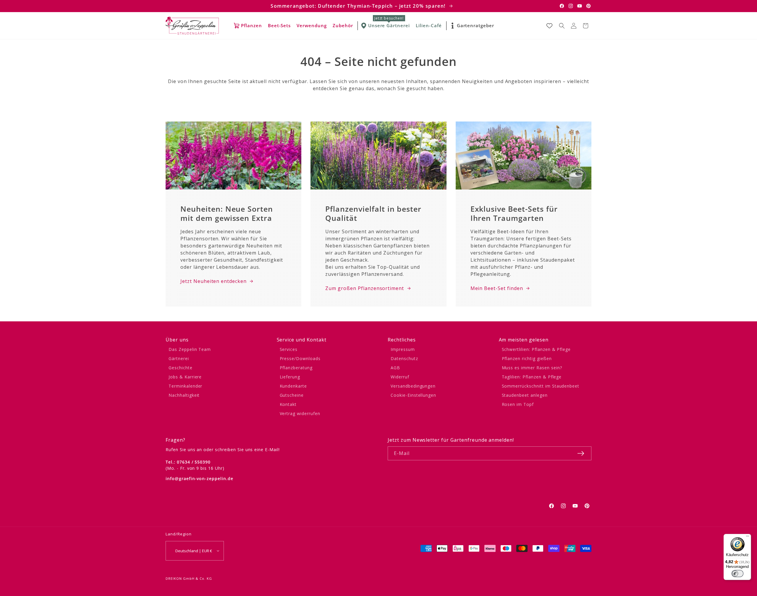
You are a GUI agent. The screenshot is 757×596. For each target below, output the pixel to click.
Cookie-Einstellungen (413, 395)
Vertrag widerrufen (300, 413)
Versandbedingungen (413, 386)
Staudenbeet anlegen (525, 395)
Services (289, 349)
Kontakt (288, 404)
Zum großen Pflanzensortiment (364, 288)
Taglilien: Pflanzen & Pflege (532, 377)
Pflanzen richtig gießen (527, 358)
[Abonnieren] (580, 453)
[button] (562, 26)
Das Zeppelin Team (190, 349)
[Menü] (747, 537)
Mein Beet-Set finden (496, 288)
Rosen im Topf (518, 404)
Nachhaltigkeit (184, 395)
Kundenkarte (293, 386)
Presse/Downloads (300, 358)
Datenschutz (404, 358)
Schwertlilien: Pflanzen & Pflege (536, 349)
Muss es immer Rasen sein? (532, 367)
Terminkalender (185, 386)
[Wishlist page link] (549, 26)
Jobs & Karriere (185, 377)
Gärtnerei (179, 358)
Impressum (403, 349)
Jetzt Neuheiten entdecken (213, 281)
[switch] (737, 573)
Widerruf (400, 377)
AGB (395, 367)
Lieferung (290, 377)
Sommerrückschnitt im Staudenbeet (541, 386)
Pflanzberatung (296, 367)
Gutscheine (292, 395)
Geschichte (181, 367)
